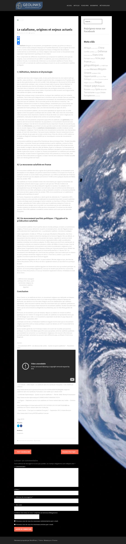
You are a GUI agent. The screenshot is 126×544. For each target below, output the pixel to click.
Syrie (97, 89)
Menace (94, 69)
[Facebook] (46, 37)
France (87, 61)
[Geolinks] (29, 5)
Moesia (46, 540)
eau (91, 55)
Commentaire (20, 466)
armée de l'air (94, 48)
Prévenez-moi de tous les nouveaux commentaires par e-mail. (37, 521)
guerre (93, 62)
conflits (92, 52)
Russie (87, 89)
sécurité (103, 89)
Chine (101, 47)
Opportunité (90, 76)
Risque (98, 82)
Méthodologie (105, 5)
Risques (101, 86)
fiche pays (100, 58)
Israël (85, 69)
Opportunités (100, 76)
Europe (87, 58)
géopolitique (91, 65)
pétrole (106, 79)
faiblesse (92, 58)
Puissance (101, 79)
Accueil (69, 5)
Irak (103, 65)
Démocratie (87, 55)
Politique (87, 79)
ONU (99, 73)
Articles (76, 5)
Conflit (86, 51)
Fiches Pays (85, 5)
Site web (19, 505)
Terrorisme (89, 92)
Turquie (97, 93)
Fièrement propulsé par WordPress (25, 540)
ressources (91, 82)
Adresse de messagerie (24, 497)
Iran (106, 65)
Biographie (94, 5)
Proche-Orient (94, 79)
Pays (104, 76)
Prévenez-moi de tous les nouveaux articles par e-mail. (34, 524)
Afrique (87, 47)
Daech (95, 52)
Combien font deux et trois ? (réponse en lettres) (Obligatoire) (36, 513)
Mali (88, 69)
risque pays (90, 85)
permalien (38, 440)
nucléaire (94, 73)
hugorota (32, 33)
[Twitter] (46, 40)
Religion (86, 82)
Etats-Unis (98, 54)
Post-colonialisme (22, 452)
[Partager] (46, 43)
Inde (100, 65)
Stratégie (92, 89)
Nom (17, 489)
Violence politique (69, 452)
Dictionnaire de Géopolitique (25, 440)
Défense (102, 51)
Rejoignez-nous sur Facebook (94, 30)
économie (97, 96)
